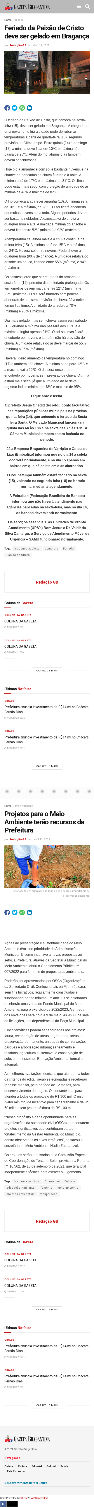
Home (8, 20)
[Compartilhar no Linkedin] (29, 108)
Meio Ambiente (24, 805)
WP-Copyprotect (39, 1498)
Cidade (19, 20)
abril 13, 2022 (41, 45)
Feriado (68, 548)
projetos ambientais (21, 1194)
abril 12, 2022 (41, 839)
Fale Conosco (16, 1471)
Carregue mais (47, 670)
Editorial (37, 1466)
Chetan (24, 1498)
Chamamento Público (60, 1181)
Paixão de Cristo (18, 555)
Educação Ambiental (21, 1187)
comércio (51, 548)
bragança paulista (27, 548)
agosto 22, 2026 (15, 627)
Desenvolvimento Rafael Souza (25, 1483)
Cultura (22, 1466)
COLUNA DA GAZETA (20, 621)
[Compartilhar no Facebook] (7, 108)
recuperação (48, 1194)
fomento (46, 1187)
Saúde (64, 1466)
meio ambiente (67, 1187)
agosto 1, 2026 (15, 652)
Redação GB (17, 45)
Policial (51, 1466)
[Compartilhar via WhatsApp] (22, 108)
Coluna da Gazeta (17, 615)
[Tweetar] (14, 108)
